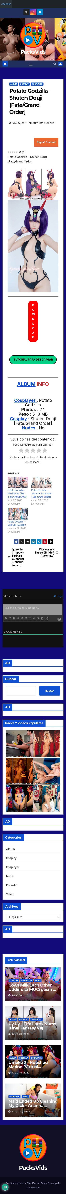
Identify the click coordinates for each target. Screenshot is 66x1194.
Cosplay (24, 84)
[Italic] (10, 618)
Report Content (46, 142)
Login (59, 596)
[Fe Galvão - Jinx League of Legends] (46, 798)
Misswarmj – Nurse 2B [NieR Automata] (44, 552)
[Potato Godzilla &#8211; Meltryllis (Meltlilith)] (18, 514)
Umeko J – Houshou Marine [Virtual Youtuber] (28, 1066)
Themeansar (33, 1187)
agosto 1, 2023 (21, 995)
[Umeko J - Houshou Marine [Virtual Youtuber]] (19, 798)
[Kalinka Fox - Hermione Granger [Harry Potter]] (19, 771)
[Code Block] (34, 618)
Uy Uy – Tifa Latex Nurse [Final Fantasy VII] (32, 1026)
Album (13, 84)
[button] (54, 64)
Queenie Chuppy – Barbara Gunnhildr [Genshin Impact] (18, 557)
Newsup (52, 1183)
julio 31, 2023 (20, 1034)
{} (42, 618)
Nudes (28, 427)
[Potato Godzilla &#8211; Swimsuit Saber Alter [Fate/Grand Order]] (41, 483)
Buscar (10, 679)
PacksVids (33, 52)
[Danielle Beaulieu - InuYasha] (46, 743)
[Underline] (14, 618)
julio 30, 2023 (21, 1111)
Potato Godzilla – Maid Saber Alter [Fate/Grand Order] (17, 493)
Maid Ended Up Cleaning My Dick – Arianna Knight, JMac (33, 1105)
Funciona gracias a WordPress (22, 1183)
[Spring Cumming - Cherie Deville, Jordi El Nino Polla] (19, 743)
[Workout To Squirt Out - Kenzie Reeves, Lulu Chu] (46, 771)
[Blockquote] (30, 618)
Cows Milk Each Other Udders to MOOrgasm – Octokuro (31, 989)
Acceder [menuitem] (6, 3)
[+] (46, 618)
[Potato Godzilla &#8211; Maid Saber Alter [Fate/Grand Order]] (18, 483)
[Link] (38, 618)
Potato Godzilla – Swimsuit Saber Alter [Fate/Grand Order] (41, 493)
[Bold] (6, 618)
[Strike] (18, 618)
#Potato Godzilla (43, 123)
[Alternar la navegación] (30, 64)
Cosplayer (37, 84)
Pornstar (12, 885)
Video (9, 894)
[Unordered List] (26, 618)
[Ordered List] (22, 618)
